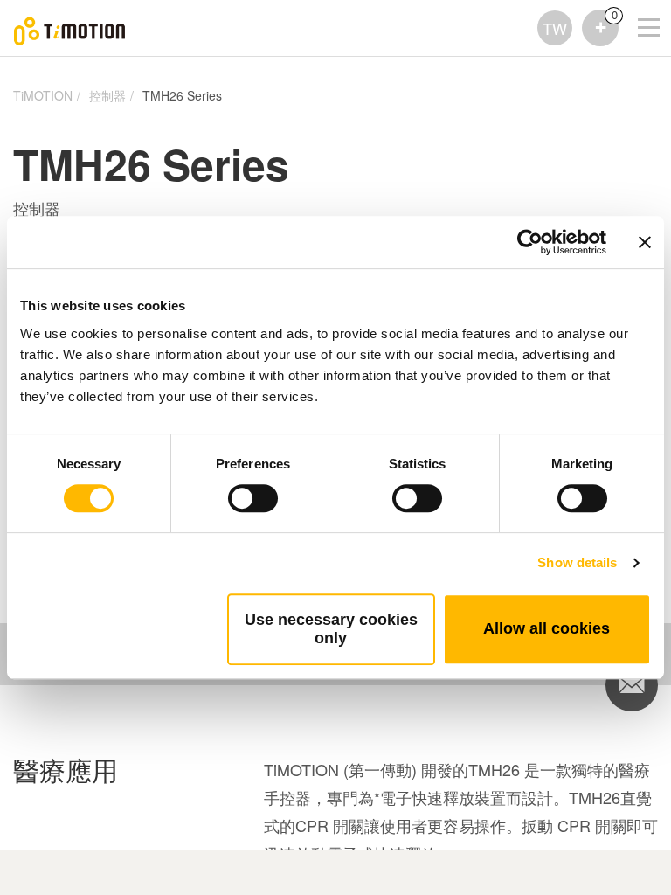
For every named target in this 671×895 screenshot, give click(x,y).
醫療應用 (65, 770)
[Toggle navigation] (637, 4)
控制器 (107, 95)
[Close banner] (645, 242)
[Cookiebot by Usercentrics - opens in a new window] (529, 242)
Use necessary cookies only (331, 629)
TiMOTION (43, 95)
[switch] (253, 498)
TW (555, 28)
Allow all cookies (546, 628)
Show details (577, 562)
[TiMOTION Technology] (70, 28)
